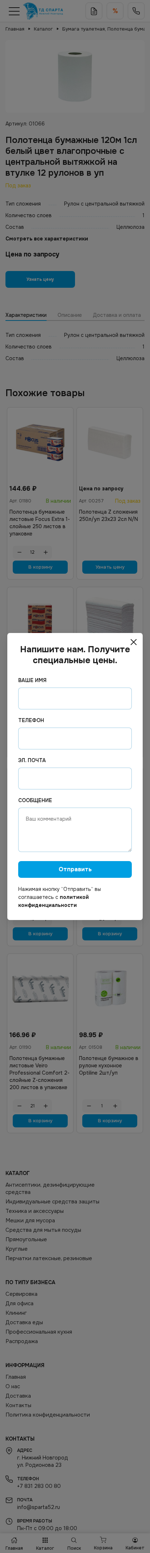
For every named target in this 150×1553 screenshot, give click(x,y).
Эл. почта (32, 760)
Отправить (75, 869)
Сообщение (35, 800)
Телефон (31, 720)
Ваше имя (32, 680)
